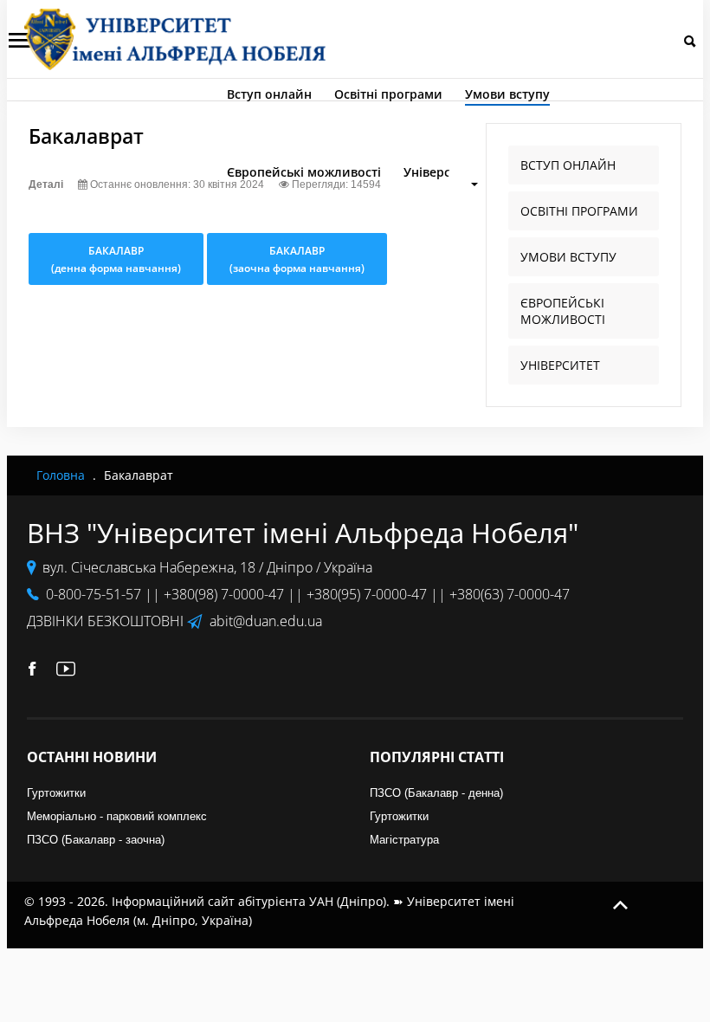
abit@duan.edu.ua (266, 621)
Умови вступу (507, 94)
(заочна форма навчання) (297, 259)
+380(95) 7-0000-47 (367, 594)
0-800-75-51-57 (93, 594)
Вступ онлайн (269, 94)
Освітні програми (388, 94)
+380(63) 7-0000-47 (509, 594)
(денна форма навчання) (116, 259)
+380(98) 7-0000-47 (224, 594)
